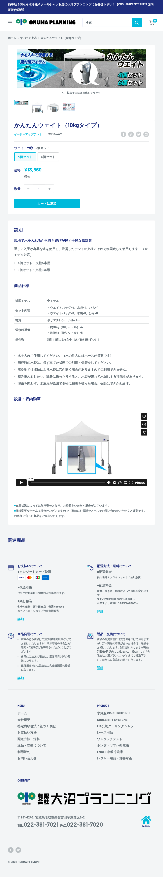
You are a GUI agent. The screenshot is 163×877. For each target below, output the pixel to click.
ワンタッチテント (109, 739)
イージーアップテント (28, 134)
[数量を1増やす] (49, 189)
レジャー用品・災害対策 (114, 758)
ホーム (12, 37)
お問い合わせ (27, 758)
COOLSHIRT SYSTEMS (112, 719)
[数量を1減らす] (28, 189)
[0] (151, 22)
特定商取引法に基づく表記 (36, 726)
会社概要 (23, 719)
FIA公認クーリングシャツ (115, 726)
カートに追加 (46, 203)
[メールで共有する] (146, 134)
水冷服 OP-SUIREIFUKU (113, 713)
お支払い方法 (27, 732)
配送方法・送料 (28, 739)
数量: (18, 188)
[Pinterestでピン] (131, 134)
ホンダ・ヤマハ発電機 (113, 745)
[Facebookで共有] (123, 134)
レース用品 (105, 732)
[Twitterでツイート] (138, 134)
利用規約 (23, 752)
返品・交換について (31, 745)
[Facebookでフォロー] (11, 850)
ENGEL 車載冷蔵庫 (110, 752)
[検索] (137, 22)
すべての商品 (28, 37)
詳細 (20, 619)
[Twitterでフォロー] (18, 850)
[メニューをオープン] (10, 22)
